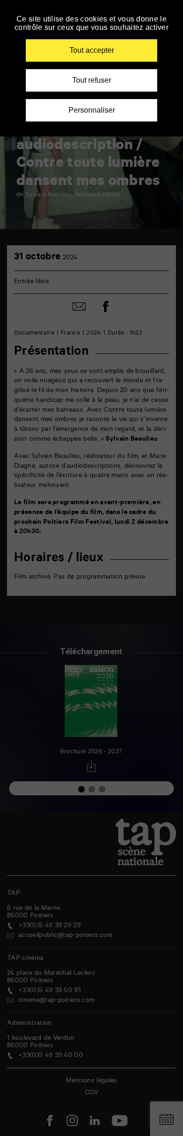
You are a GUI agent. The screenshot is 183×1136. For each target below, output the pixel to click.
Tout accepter (91, 50)
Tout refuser (91, 80)
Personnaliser (92, 110)
